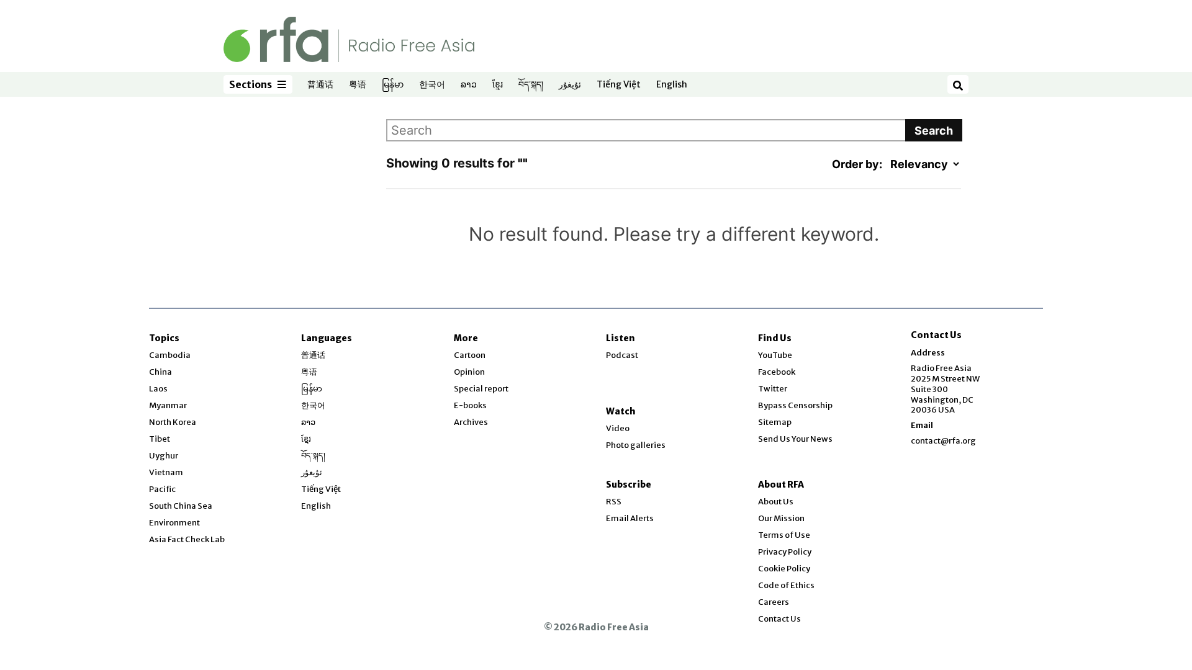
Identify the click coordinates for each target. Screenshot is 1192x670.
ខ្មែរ (497, 85)
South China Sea (180, 506)
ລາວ (469, 85)
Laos (158, 388)
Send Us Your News (795, 439)
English (671, 85)
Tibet (159, 439)
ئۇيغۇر (570, 85)
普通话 (320, 85)
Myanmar (168, 405)
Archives (471, 422)
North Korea (172, 422)
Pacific (162, 489)
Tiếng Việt (619, 85)
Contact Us (779, 619)
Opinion (469, 372)
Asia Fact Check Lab (187, 539)
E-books (470, 405)
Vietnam (166, 472)
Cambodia (170, 355)
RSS (613, 501)
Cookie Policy (784, 568)
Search (933, 130)
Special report (481, 388)
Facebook (776, 372)
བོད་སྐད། (530, 85)
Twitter (772, 388)
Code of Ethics (786, 585)
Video (618, 428)
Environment (174, 522)
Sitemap (775, 422)
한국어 (432, 85)
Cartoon (469, 355)
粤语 (357, 85)
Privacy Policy (784, 552)
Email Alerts (630, 518)
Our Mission (781, 518)
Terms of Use (784, 535)
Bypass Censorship (795, 405)
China (160, 372)
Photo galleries (636, 445)
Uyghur (163, 455)
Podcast (622, 355)
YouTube (775, 355)
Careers (773, 602)
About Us (775, 501)
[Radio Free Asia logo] (349, 39)
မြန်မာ (393, 85)
